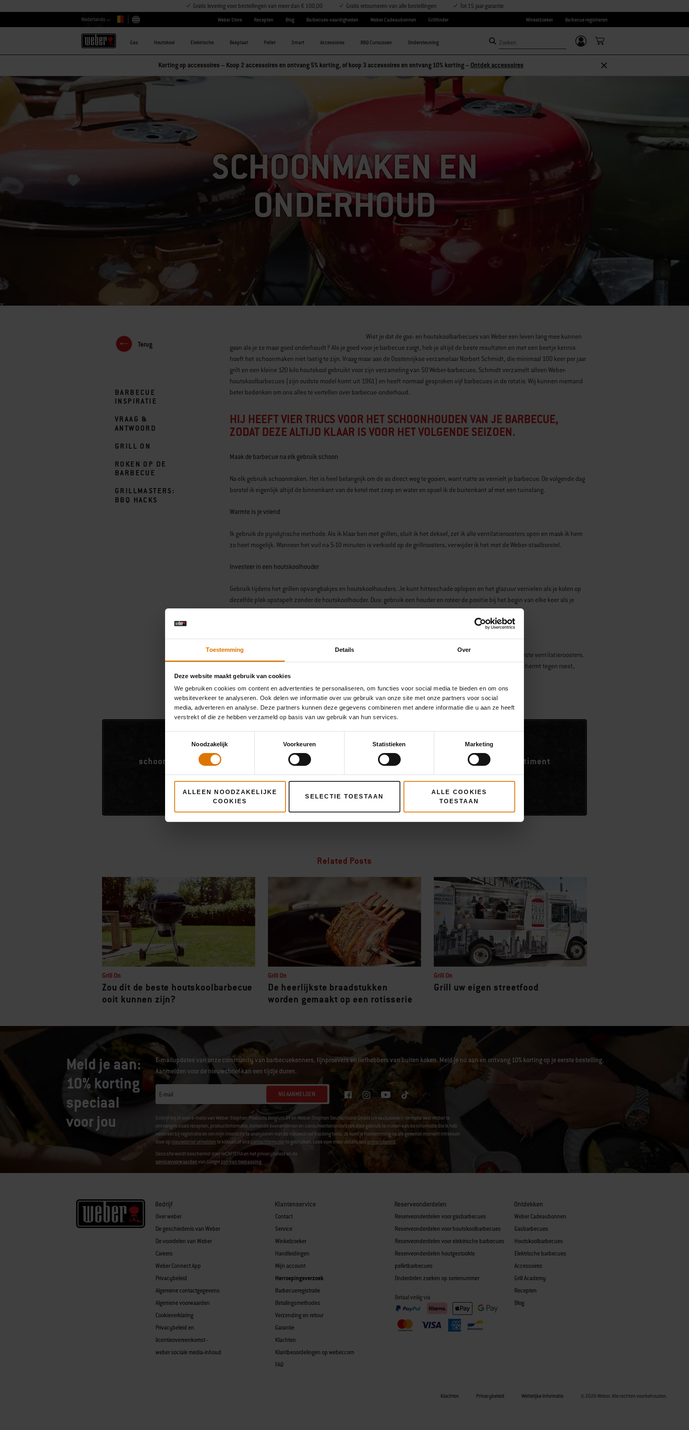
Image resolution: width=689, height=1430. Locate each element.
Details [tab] (344, 649)
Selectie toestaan (344, 796)
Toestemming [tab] (225, 649)
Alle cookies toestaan (459, 796)
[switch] (299, 759)
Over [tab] (464, 649)
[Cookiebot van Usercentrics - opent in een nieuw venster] (480, 624)
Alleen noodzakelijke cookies (230, 796)
